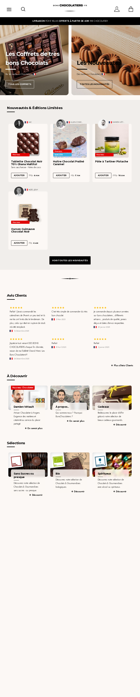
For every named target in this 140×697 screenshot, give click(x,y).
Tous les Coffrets (19, 84)
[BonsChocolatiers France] (70, 5)
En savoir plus (35, 428)
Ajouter (19, 175)
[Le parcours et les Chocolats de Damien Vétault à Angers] (28, 398)
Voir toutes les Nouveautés (70, 260)
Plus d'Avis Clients (123, 365)
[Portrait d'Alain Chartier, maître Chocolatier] (61, 124)
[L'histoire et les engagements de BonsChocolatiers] (70, 398)
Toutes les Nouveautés (94, 84)
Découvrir (121, 424)
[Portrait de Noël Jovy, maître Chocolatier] (19, 191)
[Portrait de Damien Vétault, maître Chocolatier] (103, 124)
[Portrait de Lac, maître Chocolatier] (19, 124)
